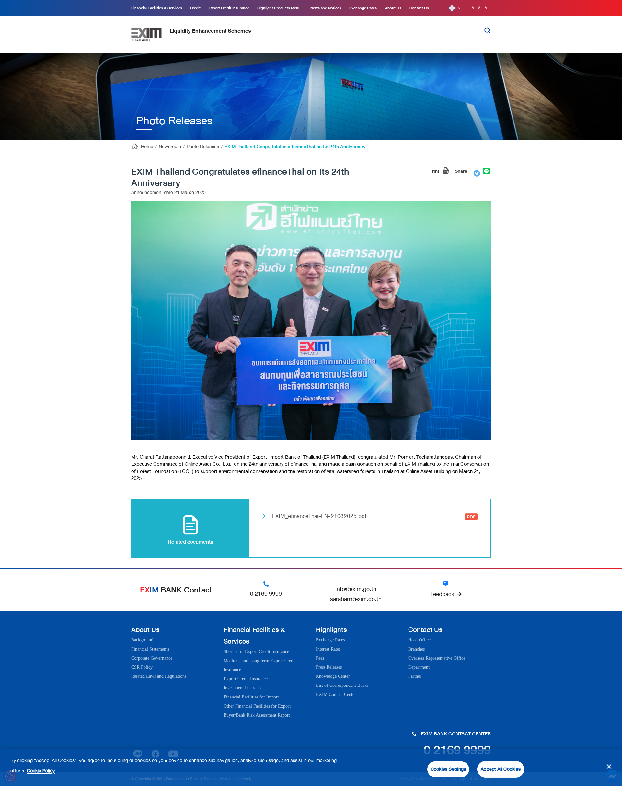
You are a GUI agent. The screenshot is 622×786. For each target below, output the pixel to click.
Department (419, 667)
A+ (487, 8)
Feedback (442, 594)
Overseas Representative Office (436, 658)
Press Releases (329, 667)
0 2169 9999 (266, 593)
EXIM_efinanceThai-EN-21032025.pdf (319, 516)
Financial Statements (150, 649)
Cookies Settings (448, 769)
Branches (416, 649)
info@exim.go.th (355, 588)
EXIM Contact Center (336, 694)
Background (142, 640)
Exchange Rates (330, 640)
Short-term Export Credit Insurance (256, 651)
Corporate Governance (151, 658)
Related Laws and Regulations (158, 676)
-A (472, 8)
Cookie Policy (41, 771)
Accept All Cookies (501, 769)
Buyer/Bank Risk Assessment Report (257, 715)
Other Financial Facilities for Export (257, 706)
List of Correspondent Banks (342, 685)
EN (457, 8)
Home (147, 146)
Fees (320, 658)
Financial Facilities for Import (251, 697)
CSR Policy (142, 667)
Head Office (419, 640)
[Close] (609, 766)
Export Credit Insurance (246, 678)
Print (434, 171)
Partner (414, 676)
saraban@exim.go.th (356, 599)
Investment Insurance (243, 688)
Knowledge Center (333, 676)
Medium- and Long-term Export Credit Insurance (260, 665)
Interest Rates (328, 649)
